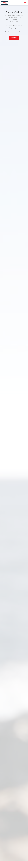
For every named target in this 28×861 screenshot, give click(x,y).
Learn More (14, 37)
